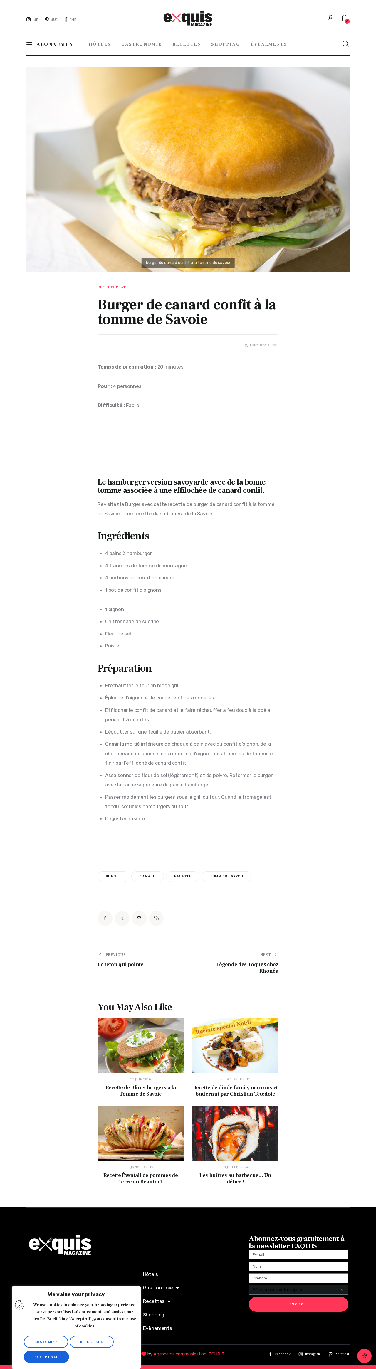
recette (182, 876)
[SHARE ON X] (122, 918)
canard (148, 876)
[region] (76, 1327)
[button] (156, 918)
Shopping (153, 1315)
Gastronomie (158, 1288)
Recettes (154, 1301)
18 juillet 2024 (235, 1167)
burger (113, 876)
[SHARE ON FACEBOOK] (105, 918)
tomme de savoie (227, 876)
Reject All (91, 1342)
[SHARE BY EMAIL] (139, 918)
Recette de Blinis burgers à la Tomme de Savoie (140, 1090)
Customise (46, 1342)
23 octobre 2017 (235, 1079)
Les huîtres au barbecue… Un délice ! (235, 1178)
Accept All (46, 1357)
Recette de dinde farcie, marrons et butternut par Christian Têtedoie (235, 1090)
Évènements (157, 1328)
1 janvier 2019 (140, 1167)
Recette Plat (112, 287)
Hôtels (150, 1274)
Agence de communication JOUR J (189, 1354)
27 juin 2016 (140, 1079)
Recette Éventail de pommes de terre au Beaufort (140, 1178)
